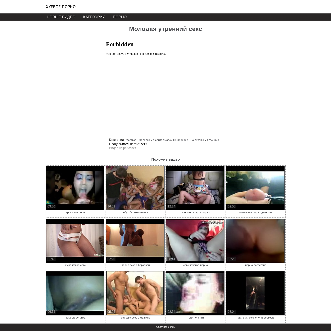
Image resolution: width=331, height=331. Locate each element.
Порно (120, 17)
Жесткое (131, 139)
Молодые (145, 139)
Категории (94, 17)
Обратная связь (165, 326)
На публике (197, 139)
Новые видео (61, 17)
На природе (180, 139)
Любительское (162, 139)
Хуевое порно (61, 6)
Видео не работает (122, 148)
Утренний (213, 139)
